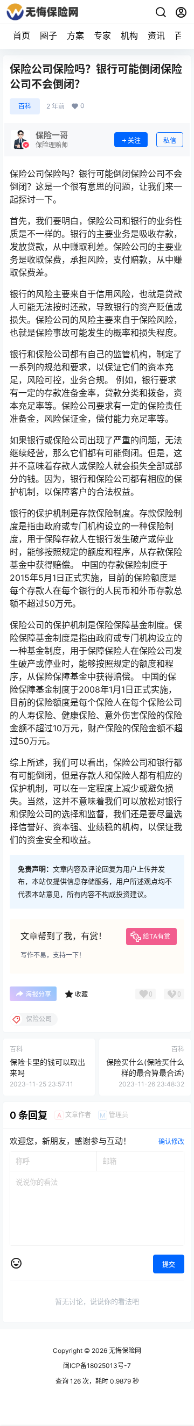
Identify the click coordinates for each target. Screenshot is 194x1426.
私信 (169, 140)
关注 (134, 140)
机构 (129, 35)
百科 (24, 106)
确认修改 (171, 1141)
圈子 (48, 35)
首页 (21, 35)
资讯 (156, 35)
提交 (168, 1265)
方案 (75, 35)
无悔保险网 (124, 1350)
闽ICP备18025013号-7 (97, 1366)
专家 (102, 35)
